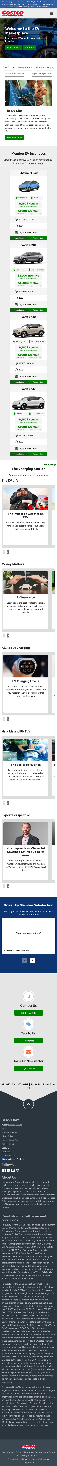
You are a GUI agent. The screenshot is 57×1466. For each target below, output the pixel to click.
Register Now (38, 238)
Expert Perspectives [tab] (42, 73)
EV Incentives (13, 47)
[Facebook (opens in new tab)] (4, 1170)
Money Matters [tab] (24, 67)
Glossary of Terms (9, 1132)
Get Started (28, 1040)
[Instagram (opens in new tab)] (13, 1170)
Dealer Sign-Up (8, 1144)
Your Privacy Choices (15, 1159)
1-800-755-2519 (28, 1013)
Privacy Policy (7, 1136)
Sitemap (5, 1147)
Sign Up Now (28, 1068)
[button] (4, 552)
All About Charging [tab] (44, 67)
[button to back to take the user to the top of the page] (28, 1104)
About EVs (29, 47)
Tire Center (6, 1151)
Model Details (19, 238)
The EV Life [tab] (8, 67)
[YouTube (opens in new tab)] (17, 1170)
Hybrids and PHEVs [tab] (14, 73)
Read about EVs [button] (14, 137)
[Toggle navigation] (51, 13)
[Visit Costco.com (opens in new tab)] (28, 1446)
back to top (50, 464)
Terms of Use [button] (11, 7)
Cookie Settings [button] (8, 1155)
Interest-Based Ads (10, 1140)
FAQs (4, 1128)
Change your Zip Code (12, 1125)
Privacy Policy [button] (24, 7)
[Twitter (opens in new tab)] (9, 1170)
